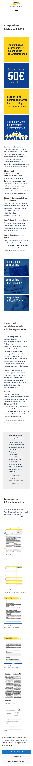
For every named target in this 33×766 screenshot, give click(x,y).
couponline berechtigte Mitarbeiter (15, 592)
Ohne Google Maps (16, 757)
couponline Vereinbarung (12, 557)
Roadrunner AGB (9, 703)
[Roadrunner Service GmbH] (16, 4)
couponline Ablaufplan (11, 628)
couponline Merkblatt (11, 668)
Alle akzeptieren (16, 752)
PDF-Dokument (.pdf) (15, 483)
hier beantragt (15, 250)
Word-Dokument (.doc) (16, 481)
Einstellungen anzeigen (16, 762)
